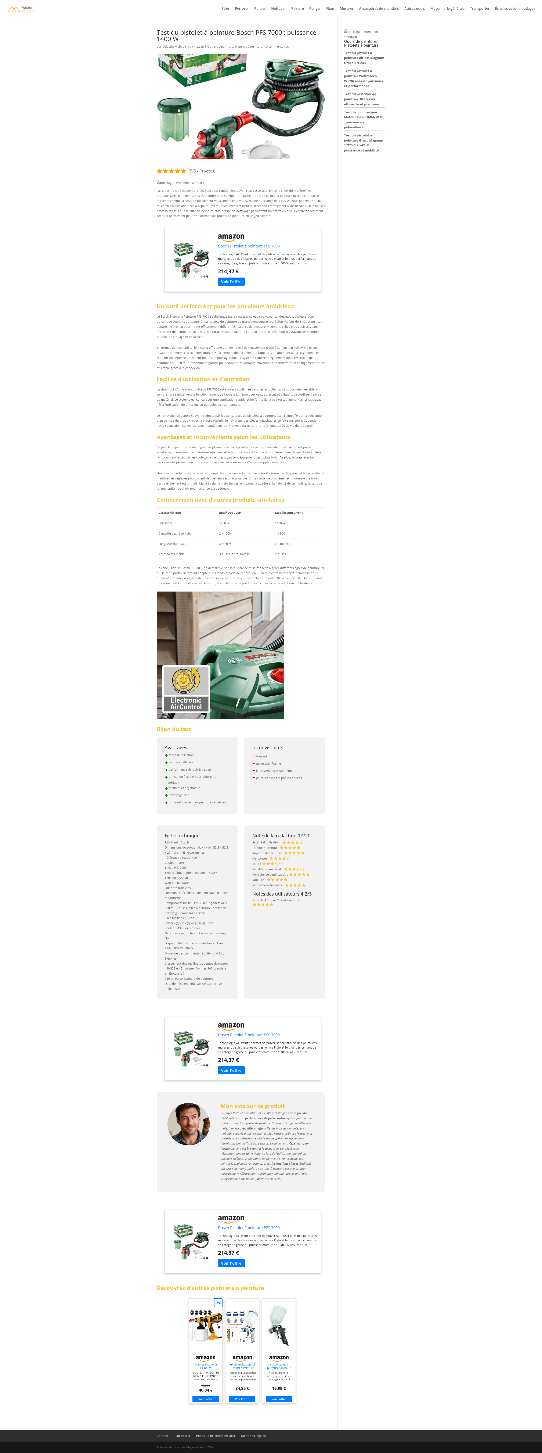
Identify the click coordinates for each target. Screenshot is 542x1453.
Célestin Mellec (173, 46)
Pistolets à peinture (249, 46)
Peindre (297, 9)
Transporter (479, 9)
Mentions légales (253, 1436)
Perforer (242, 9)
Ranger (315, 9)
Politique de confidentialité (216, 1436)
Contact (162, 1436)
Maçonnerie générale (447, 9)
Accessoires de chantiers (379, 9)
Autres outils (414, 9)
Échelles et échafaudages (515, 9)
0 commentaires (277, 46)
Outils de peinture (220, 46)
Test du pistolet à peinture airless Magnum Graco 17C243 (364, 58)
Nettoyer (278, 9)
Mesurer (347, 9)
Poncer (260, 9)
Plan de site (182, 1436)
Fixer (330, 9)
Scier (226, 9)
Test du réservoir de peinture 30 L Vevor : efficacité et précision (361, 99)
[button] (180, 183)
